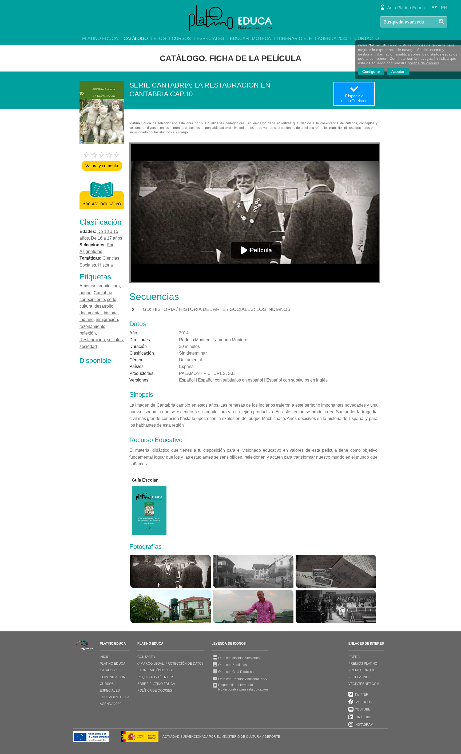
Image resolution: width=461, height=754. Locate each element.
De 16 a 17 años (106, 238)
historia (111, 313)
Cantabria (103, 293)
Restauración (92, 340)
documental (91, 313)
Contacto (366, 38)
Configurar (371, 71)
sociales (115, 340)
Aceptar (397, 71)
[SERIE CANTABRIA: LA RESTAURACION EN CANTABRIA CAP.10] (170, 571)
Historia (105, 265)
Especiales (210, 38)
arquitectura (108, 286)
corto (111, 299)
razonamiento (92, 326)
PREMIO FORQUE (361, 670)
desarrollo (103, 306)
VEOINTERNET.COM (363, 684)
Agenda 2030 (332, 38)
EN (444, 7)
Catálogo (136, 38)
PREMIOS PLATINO (362, 663)
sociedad (88, 346)
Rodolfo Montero (194, 340)
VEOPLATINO (358, 677)
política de (423, 63)
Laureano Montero (230, 340)
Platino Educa (100, 38)
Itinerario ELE (294, 38)
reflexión (88, 333)
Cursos (181, 38)
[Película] (256, 250)
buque (86, 293)
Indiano (87, 319)
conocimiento (92, 299)
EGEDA (354, 657)
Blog (160, 38)
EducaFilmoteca (250, 38)
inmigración (107, 319)
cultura (86, 306)
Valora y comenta (101, 166)
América (87, 286)
